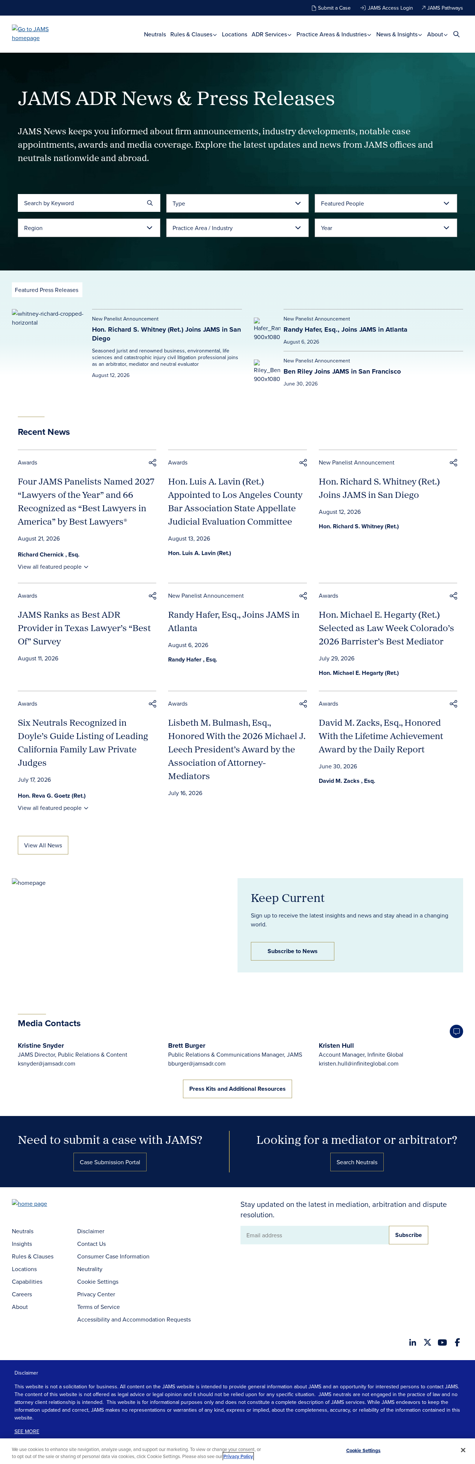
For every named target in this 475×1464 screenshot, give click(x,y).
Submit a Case (334, 7)
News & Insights (397, 34)
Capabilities (27, 1281)
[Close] (463, 1450)
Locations (234, 34)
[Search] (150, 202)
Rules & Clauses (192, 34)
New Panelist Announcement (356, 462)
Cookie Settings (97, 1281)
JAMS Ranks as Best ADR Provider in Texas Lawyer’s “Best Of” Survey (84, 628)
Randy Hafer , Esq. (192, 659)
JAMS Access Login (390, 7)
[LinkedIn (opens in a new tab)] (412, 1342)
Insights (22, 1244)
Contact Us (91, 1244)
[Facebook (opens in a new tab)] (457, 1342)
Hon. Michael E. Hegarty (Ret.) (359, 673)
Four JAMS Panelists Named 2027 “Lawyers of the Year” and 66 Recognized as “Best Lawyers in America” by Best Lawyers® (86, 501)
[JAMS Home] (41, 33)
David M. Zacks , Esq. (347, 781)
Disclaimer (90, 1231)
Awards (27, 462)
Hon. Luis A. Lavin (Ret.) (199, 553)
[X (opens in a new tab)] (427, 1342)
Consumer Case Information (113, 1256)
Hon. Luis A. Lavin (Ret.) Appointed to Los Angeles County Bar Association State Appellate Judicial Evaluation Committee (235, 501)
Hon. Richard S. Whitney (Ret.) (359, 526)
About (436, 34)
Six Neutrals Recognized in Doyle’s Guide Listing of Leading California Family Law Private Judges (83, 742)
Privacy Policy (238, 1456)
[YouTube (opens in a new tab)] (442, 1342)
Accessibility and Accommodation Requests (134, 1319)
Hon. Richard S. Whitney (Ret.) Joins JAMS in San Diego (166, 334)
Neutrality (89, 1269)
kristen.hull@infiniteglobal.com (359, 1063)
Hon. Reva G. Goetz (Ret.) (52, 795)
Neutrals (155, 34)
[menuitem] (155, 34)
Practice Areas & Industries (332, 34)
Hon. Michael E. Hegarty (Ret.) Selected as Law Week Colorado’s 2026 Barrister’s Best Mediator (386, 628)
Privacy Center (96, 1294)
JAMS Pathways (445, 7)
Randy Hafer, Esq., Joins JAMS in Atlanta (345, 329)
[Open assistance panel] (456, 1031)
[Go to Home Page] (41, 1204)
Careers (22, 1294)
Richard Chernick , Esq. (48, 554)
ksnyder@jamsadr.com (46, 1063)
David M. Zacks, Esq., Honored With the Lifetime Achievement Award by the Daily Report (381, 736)
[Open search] (456, 34)
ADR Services (270, 34)
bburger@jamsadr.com (197, 1063)
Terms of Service (98, 1307)
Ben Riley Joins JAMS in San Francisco (342, 371)
